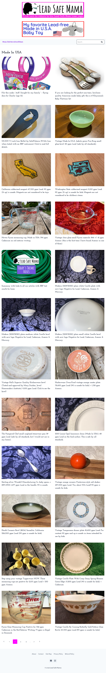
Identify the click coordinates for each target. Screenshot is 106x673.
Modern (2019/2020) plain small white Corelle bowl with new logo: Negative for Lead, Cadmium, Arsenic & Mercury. (79, 337)
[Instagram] (55, 661)
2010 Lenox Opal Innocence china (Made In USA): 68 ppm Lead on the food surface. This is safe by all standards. (78, 437)
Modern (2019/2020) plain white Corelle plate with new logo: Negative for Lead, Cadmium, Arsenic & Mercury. (77, 289)
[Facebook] (51, 661)
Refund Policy (69, 654)
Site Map (49, 654)
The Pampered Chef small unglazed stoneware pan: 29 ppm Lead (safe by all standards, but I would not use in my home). (25, 437)
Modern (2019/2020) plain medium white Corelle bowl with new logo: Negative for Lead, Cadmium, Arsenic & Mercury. (26, 337)
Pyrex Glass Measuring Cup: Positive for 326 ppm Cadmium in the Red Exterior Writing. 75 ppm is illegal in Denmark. (26, 630)
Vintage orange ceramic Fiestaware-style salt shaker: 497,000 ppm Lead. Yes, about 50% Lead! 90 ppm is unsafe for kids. (77, 485)
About (34, 654)
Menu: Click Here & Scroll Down (12, 42)
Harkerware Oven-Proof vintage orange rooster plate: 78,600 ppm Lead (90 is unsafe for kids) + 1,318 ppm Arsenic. (78, 386)
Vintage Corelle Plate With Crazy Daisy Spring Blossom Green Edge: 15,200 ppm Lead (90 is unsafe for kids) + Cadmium (79, 582)
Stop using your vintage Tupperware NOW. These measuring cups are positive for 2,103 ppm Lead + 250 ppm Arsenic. (25, 582)
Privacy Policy (58, 654)
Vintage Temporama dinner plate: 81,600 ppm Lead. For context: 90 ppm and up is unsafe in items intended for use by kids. (79, 533)
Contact (40, 654)
